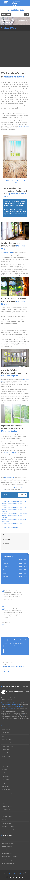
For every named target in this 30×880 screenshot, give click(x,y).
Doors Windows (6, 753)
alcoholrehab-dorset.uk (7, 843)
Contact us (6, 548)
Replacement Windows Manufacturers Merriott (15, 513)
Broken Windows (6, 789)
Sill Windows (5, 769)
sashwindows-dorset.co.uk (8, 850)
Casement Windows (7, 813)
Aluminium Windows (7, 806)
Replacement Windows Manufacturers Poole (14, 507)
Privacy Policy (23, 873)
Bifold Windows (6, 756)
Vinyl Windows (5, 803)
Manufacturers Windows (8, 826)
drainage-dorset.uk (6, 840)
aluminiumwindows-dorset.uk (9, 856)
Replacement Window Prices (9, 830)
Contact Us (22, 494)
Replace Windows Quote (8, 793)
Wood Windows (6, 809)
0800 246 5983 (22, 708)
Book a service (6, 14)
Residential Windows (7, 739)
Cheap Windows (6, 783)
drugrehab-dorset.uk (7, 846)
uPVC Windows (6, 736)
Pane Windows (5, 766)
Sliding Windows (6, 820)
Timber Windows (6, 729)
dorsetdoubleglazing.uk (7, 860)
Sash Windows (5, 732)
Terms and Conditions (14, 873)
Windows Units (5, 786)
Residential (6, 543)
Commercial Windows (7, 742)
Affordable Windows (7, 816)
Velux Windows (5, 776)
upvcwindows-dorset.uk (8, 863)
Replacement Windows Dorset (10, 527)
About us (5, 534)
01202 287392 (10, 28)
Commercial (6, 539)
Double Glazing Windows (8, 746)
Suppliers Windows (6, 823)
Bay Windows (5, 773)
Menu (26, 14)
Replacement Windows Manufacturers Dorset (14, 501)
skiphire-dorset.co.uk (7, 853)
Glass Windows (6, 749)
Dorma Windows (6, 779)
